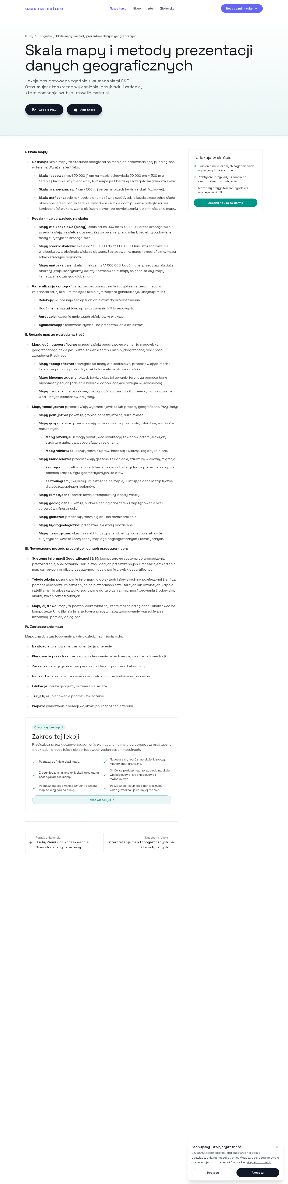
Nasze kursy (118, 8)
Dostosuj (213, 1172)
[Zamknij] (276, 1147)
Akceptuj (258, 1172)
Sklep (137, 8)
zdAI (151, 8)
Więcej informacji (259, 1162)
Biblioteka (167, 8)
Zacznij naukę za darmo (225, 203)
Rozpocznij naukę (239, 8)
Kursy (29, 36)
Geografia (45, 36)
